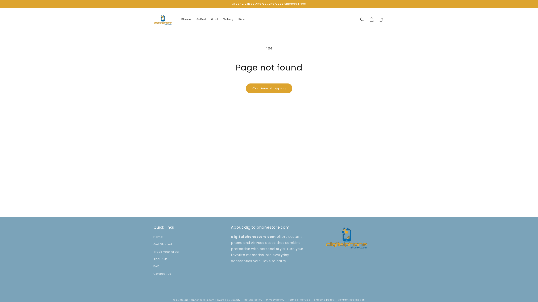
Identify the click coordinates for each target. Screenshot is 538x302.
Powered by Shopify (227, 300)
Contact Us (162, 274)
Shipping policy (324, 299)
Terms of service (299, 299)
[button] (362, 19)
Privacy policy (275, 299)
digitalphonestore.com (199, 300)
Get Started (162, 244)
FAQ (156, 266)
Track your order (166, 252)
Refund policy (253, 299)
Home (158, 237)
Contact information (351, 299)
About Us (160, 259)
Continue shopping (269, 88)
